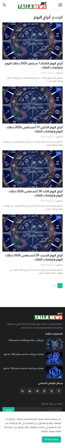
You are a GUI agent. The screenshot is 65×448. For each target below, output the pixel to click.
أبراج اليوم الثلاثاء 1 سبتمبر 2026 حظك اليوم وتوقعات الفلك (34, 65)
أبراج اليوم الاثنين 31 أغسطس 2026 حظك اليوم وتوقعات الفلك (34, 129)
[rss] (23, 391)
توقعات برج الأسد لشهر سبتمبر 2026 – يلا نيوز (24, 354)
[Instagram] (44, 391)
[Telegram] (37, 391)
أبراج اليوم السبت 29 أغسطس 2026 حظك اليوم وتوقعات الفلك (34, 257)
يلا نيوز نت (59, 72)
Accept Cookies (51, 439)
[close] (61, 415)
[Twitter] (52, 391)
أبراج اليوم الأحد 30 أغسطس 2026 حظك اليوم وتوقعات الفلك (36, 193)
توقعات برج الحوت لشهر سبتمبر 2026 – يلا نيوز (23, 368)
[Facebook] (59, 391)
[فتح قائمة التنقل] (60, 5)
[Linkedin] (30, 391)
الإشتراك (8, 410)
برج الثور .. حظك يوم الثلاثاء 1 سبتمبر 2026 (26, 340)
